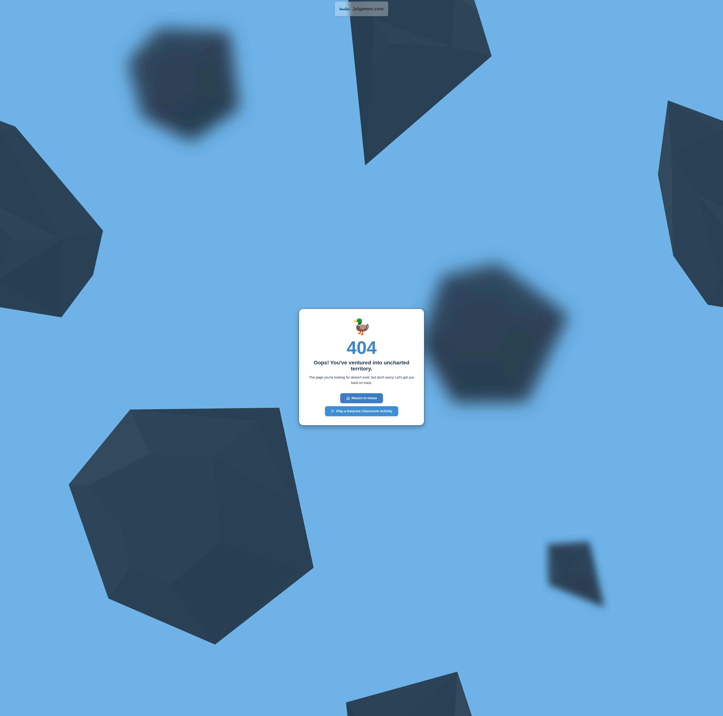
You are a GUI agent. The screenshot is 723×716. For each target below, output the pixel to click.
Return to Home (364, 398)
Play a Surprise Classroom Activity (364, 411)
